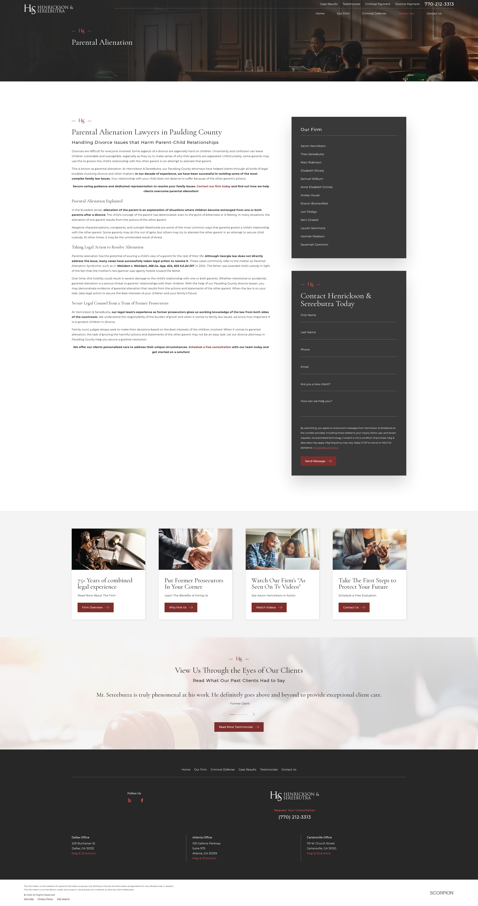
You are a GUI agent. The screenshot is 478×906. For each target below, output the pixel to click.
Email (305, 367)
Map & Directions (84, 853)
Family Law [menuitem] (406, 13)
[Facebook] (142, 800)
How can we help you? (316, 401)
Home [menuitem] (320, 13)
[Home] (48, 9)
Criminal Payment (377, 4)
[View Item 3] (241, 714)
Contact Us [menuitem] (434, 13)
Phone (305, 349)
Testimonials (351, 4)
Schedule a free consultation (210, 347)
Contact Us (288, 769)
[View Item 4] (246, 714)
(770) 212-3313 (295, 817)
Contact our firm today (213, 186)
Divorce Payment (407, 4)
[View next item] (253, 714)
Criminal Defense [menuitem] (374, 13)
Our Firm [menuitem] (343, 13)
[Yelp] (129, 800)
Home (186, 769)
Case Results (329, 4)
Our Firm (200, 769)
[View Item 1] (232, 714)
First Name (308, 315)
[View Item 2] (236, 714)
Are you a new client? (315, 384)
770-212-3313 (439, 4)
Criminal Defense (223, 769)
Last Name (308, 332)
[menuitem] (349, 146)
